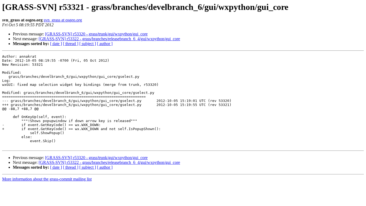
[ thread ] (70, 43)
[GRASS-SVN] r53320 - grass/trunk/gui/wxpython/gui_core (96, 34)
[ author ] (105, 43)
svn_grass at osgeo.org (63, 20)
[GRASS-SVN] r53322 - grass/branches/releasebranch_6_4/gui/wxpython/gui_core (109, 38)
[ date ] (56, 43)
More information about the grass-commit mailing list (47, 179)
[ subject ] (87, 43)
